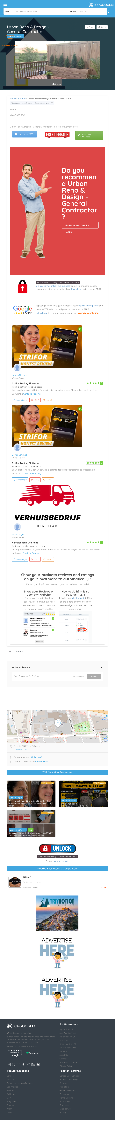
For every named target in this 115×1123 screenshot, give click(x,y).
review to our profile (88, 305)
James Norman (19, 375)
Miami (9, 1109)
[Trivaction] (57, 913)
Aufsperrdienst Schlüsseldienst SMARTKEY (31, 833)
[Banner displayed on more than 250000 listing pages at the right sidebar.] (57, 952)
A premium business (87, 135)
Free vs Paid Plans (68, 1047)
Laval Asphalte (69, 804)
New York (11, 1079)
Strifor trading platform (25, 383)
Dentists (63, 1083)
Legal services (66, 1109)
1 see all (58, 84)
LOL (36, 400)
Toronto (21, 98)
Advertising (65, 1101)
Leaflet (104, 741)
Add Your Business (68, 1033)
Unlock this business (60, 286)
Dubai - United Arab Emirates (20, 1083)
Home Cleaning (66, 1098)
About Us (64, 1055)
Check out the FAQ (68, 1044)
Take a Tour (65, 1051)
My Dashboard (66, 1029)
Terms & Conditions (68, 1062)
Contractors (18, 651)
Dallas (9, 1112)
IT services (64, 1105)
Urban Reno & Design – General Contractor (58, 282)
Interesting (21, 400)
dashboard (78, 598)
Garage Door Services (69, 1076)
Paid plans (76, 289)
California (11, 1094)
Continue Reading (31, 393)
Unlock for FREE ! (26, 134)
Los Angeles (12, 1087)
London (10, 1076)
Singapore (11, 1101)
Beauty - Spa (16, 797)
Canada (28, 887)
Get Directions (21, 749)
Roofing (63, 1112)
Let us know (41, 313)
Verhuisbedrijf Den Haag (25, 542)
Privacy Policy (66, 1066)
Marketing (64, 1087)
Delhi (9, 1098)
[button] (10, 39)
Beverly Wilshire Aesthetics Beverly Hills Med (31, 801)
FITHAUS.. (27, 877)
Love (49, 400)
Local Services (69, 800)
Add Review (17, 36)
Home (13, 98)
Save (90, 27)
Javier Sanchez (19, 454)
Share (103, 27)
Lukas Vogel (18, 534)
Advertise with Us (67, 1036)
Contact (63, 1058)
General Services (17, 830)
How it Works (66, 1040)
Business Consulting (69, 1079)
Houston (11, 1090)
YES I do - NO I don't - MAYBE (77, 226)
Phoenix (10, 1105)
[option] (57, 77)
